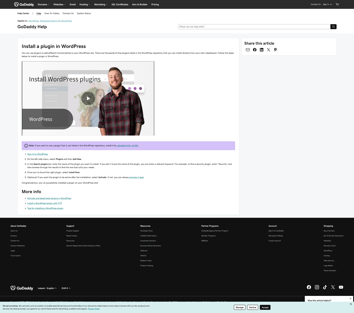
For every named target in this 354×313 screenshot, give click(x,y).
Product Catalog (146, 265)
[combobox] (254, 26)
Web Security (329, 260)
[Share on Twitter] (268, 50)
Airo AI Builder (140, 4)
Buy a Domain (329, 231)
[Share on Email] (247, 50)
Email (73, 4)
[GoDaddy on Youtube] (341, 289)
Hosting (327, 256)
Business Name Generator (150, 246)
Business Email (329, 246)
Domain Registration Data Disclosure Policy (83, 246)
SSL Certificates (120, 4)
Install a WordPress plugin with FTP (44, 203)
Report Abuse (71, 236)
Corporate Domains (148, 241)
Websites (327, 241)
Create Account (275, 241)
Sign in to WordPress (37, 154)
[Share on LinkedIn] (261, 50)
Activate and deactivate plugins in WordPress (49, 198)
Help (39, 13)
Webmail (143, 251)
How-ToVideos (51, 13)
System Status (84, 13)
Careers (14, 236)
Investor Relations (18, 246)
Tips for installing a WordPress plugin (45, 208)
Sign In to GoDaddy (276, 231)
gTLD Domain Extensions (333, 236)
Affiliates (204, 241)
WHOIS (143, 256)
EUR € (65, 288)
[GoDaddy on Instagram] (316, 289)
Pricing (155, 4)
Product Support (72, 231)
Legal (13, 251)
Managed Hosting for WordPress (56, 21)
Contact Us (68, 13)
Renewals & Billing (276, 236)
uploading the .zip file (127, 145)
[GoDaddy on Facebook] (308, 289)
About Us (14, 231)
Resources (70, 241)
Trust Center (16, 256)
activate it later (136, 177)
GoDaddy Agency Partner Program (214, 231)
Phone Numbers (330, 270)
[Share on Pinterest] (275, 50)
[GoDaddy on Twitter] (332, 289)
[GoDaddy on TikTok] (324, 289)
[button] (350, 298)
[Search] (333, 26)
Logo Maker (328, 265)
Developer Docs (146, 231)
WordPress (33, 21)
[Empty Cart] (337, 4)
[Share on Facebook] (254, 50)
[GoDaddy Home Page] (22, 288)
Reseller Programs (208, 236)
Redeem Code (145, 260)
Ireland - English (46, 288)
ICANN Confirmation (148, 236)
